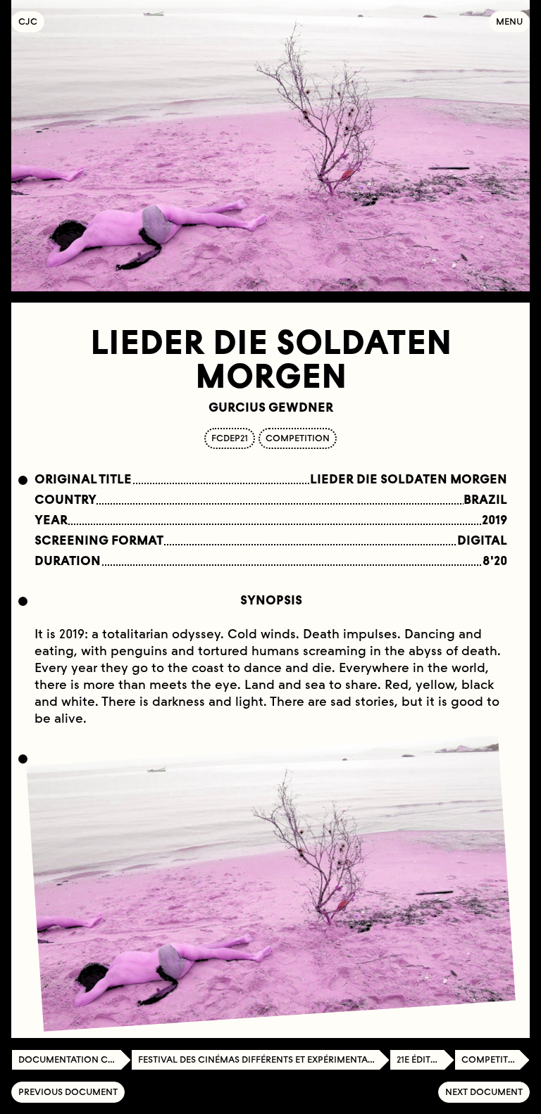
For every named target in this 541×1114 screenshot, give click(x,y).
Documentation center (74, 1059)
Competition (493, 1059)
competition (298, 438)
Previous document (68, 1092)
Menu (509, 21)
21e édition (422, 1059)
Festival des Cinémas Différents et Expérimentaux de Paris (264, 1059)
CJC (31, 21)
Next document (484, 1092)
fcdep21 (229, 438)
